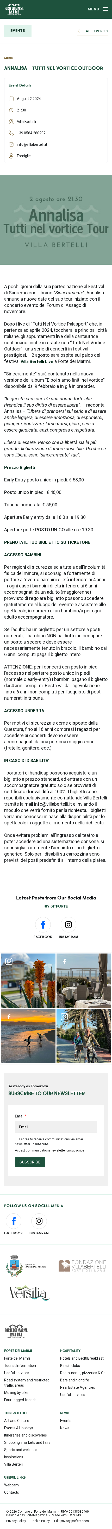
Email (19, 1116)
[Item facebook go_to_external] (84, 981)
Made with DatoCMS (66, 1515)
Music (9, 58)
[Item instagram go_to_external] (28, 981)
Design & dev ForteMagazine (26, 1515)
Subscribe (30, 1162)
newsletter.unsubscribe (67, 1150)
